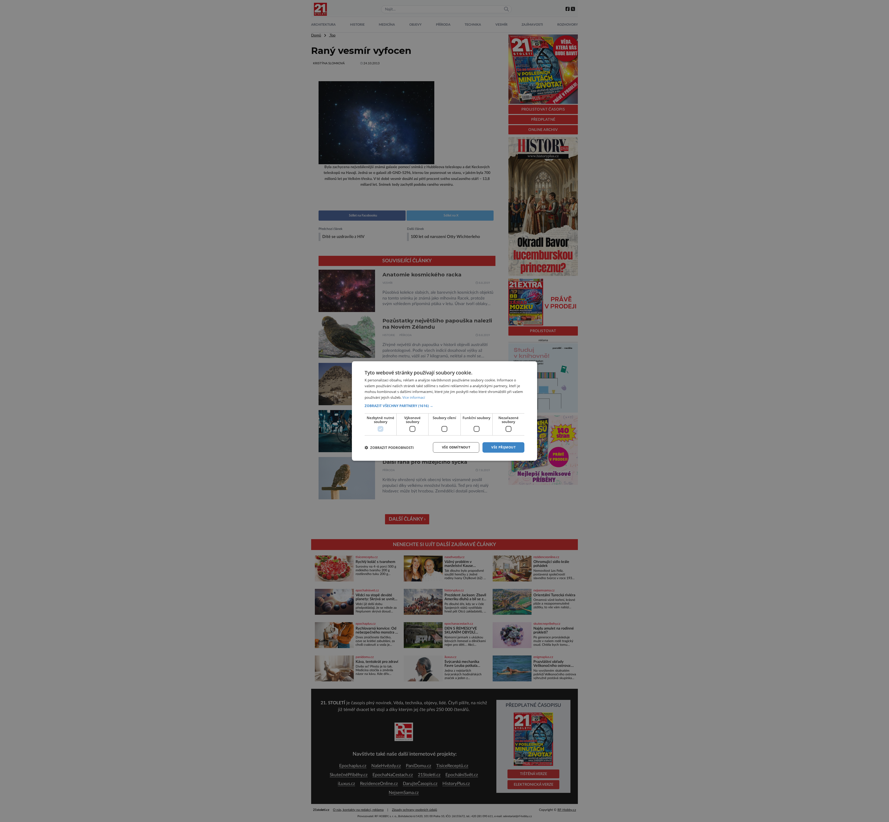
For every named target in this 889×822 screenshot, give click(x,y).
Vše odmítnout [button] (456, 447)
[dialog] (444, 411)
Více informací (413, 397)
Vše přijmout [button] (503, 447)
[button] (444, 406)
